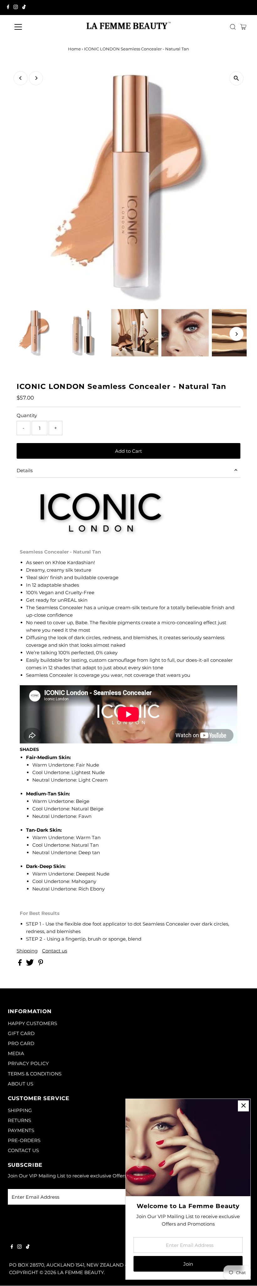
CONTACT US (23, 1150)
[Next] (36, 78)
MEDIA (16, 1053)
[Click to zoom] (236, 78)
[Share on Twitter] (30, 964)
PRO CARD (21, 1043)
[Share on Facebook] (20, 964)
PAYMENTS (21, 1130)
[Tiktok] (24, 7)
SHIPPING (20, 1110)
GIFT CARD (21, 1033)
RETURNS (19, 1120)
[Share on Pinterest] (40, 964)
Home (74, 48)
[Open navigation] (38, 27)
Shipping (27, 950)
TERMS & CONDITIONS (34, 1074)
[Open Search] (233, 27)
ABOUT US (20, 1084)
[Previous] (20, 78)
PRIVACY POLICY (28, 1063)
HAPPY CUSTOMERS (32, 1023)
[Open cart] (243, 26)
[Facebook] (8, 7)
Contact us (54, 950)
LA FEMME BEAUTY (80, 1272)
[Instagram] (15, 7)
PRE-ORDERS (24, 1140)
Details (25, 470)
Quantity (27, 415)
